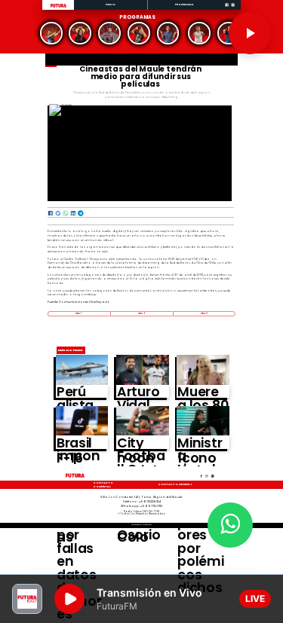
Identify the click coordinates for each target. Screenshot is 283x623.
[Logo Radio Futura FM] (58, 8)
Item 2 (141, 313)
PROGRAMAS (184, 4)
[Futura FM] (51, 33)
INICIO (111, 4)
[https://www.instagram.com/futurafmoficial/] (233, 9)
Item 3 (204, 313)
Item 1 (78, 313)
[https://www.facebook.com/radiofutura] (227, 9)
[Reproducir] (250, 33)
